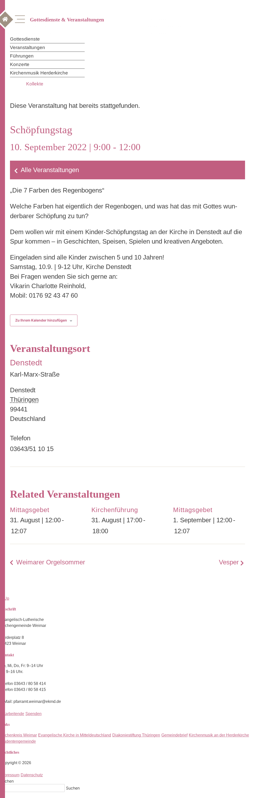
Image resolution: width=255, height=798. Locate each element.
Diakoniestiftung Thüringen (136, 735)
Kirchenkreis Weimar (18, 735)
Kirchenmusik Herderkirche (39, 72)
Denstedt (26, 362)
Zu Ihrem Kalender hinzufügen (41, 320)
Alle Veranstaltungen (50, 169)
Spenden (33, 714)
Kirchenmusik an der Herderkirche (219, 735)
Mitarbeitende (12, 714)
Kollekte (34, 83)
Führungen (22, 56)
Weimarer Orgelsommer (50, 562)
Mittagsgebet (29, 509)
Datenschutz (32, 775)
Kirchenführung (114, 509)
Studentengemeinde (18, 741)
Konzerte (19, 64)
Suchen (7, 781)
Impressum (9, 775)
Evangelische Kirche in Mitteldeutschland (74, 735)
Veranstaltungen (27, 47)
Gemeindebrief (174, 735)
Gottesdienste (25, 39)
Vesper (229, 562)
